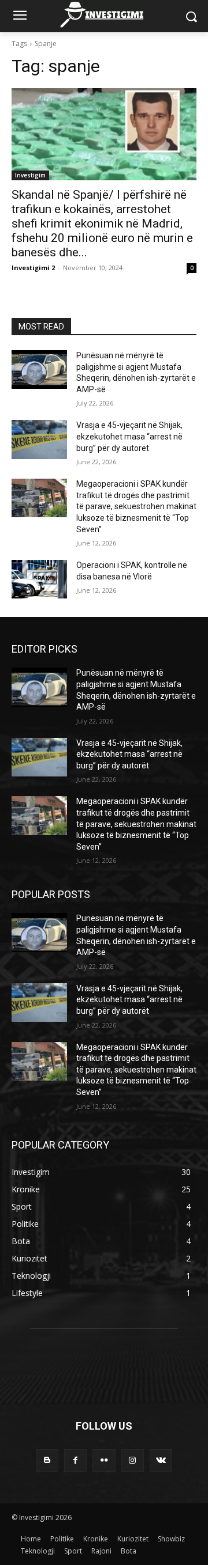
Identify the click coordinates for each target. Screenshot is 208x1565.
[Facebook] (75, 1460)
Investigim (30, 175)
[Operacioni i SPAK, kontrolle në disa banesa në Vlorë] (39, 579)
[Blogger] (47, 1460)
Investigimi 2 (33, 267)
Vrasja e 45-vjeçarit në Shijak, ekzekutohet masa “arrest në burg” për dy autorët (129, 436)
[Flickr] (103, 1460)
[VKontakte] (161, 1460)
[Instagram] (132, 1460)
